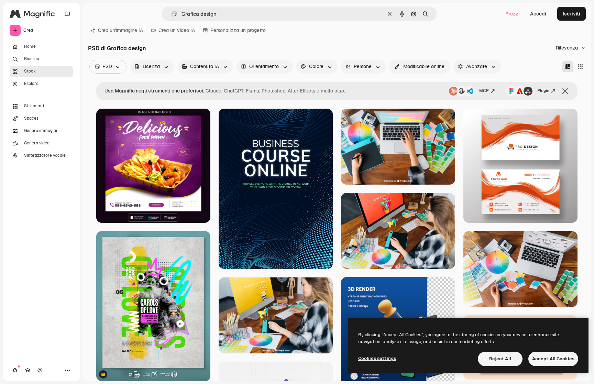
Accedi (538, 14)
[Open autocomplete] (171, 14)
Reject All (500, 359)
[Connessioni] (15, 370)
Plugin (543, 91)
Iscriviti (571, 14)
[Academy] (27, 370)
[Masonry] (567, 66)
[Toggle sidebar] (67, 13)
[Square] (580, 66)
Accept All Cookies (553, 359)
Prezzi (512, 14)
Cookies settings (377, 358)
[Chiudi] (565, 91)
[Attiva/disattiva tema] (39, 370)
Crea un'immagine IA (120, 30)
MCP (484, 91)
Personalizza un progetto (238, 30)
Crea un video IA (176, 30)
